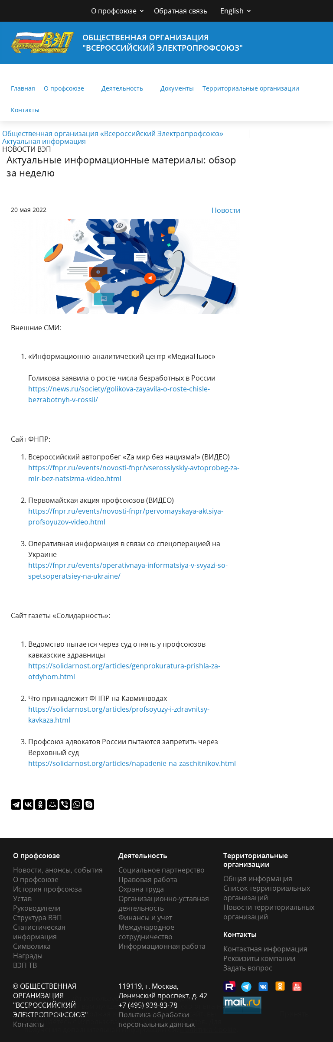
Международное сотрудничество (146, 931)
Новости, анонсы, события (58, 870)
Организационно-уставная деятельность (163, 903)
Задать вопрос (247, 968)
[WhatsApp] (77, 804)
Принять (294, 1014)
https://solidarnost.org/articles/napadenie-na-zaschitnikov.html (132, 763)
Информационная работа (162, 946)
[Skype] (89, 804)
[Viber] (64, 804)
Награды (27, 956)
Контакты (25, 110)
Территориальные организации (250, 88)
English (232, 11)
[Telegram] (16, 804)
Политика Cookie (208, 1029)
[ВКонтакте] (28, 804)
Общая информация (257, 878)
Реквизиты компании (259, 958)
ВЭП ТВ (25, 965)
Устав (22, 898)
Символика (32, 946)
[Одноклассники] (40, 804)
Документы (177, 88)
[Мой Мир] (52, 804)
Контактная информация (265, 949)
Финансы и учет (145, 917)
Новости (226, 210)
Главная (23, 88)
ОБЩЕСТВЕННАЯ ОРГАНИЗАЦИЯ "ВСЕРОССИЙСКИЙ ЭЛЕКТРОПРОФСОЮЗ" (162, 42)
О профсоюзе (114, 11)
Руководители (36, 908)
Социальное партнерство (161, 870)
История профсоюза (47, 889)
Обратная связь (180, 11)
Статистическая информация (39, 931)
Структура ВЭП (37, 917)
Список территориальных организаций (266, 892)
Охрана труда (141, 889)
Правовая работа (147, 879)
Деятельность (122, 88)
